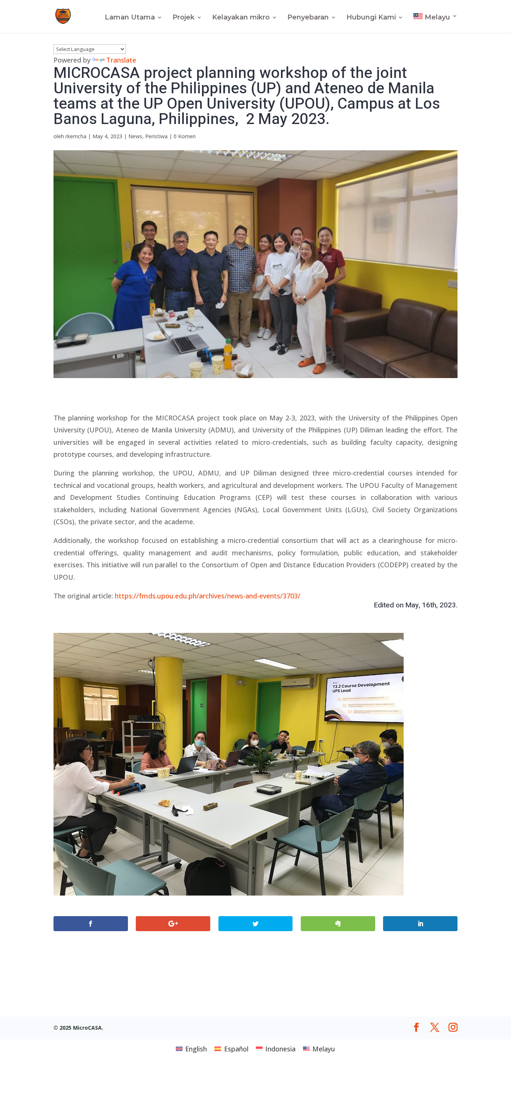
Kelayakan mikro (241, 18)
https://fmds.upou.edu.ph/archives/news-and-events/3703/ (207, 595)
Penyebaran (308, 18)
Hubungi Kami (371, 18)
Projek (183, 18)
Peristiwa (156, 136)
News (135, 136)
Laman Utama (130, 18)
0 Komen (185, 136)
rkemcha (75, 136)
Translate (121, 59)
